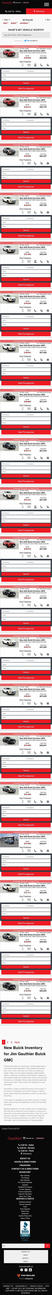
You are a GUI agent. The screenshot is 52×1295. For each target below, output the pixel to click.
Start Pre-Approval (26, 88)
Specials (25, 1185)
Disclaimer (25, 1213)
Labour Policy (25, 1218)
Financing (25, 1165)
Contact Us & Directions (25, 1169)
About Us (25, 1158)
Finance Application (25, 1191)
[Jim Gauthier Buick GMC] (15, 2)
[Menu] (46, 4)
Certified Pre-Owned (25, 1187)
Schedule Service (25, 1202)
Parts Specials (25, 1209)
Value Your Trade (25, 1196)
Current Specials (25, 1189)
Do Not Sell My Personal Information (29, 1288)
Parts (25, 1206)
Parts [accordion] (25, 1261)
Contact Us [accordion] (25, 1252)
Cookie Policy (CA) (25, 1216)
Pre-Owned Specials (25, 1182)
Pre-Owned (25, 1178)
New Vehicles (25, 1175)
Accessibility (21, 1286)
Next (17, 1042)
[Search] (47, 1246)
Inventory (25, 1172)
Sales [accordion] (25, 1255)
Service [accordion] (25, 1258)
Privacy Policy (37, 1286)
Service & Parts (25, 1199)
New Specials (25, 1180)
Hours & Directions (25, 1162)
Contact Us (8, 1286)
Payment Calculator (25, 1194)
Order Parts (25, 1211)
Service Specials (25, 1204)
